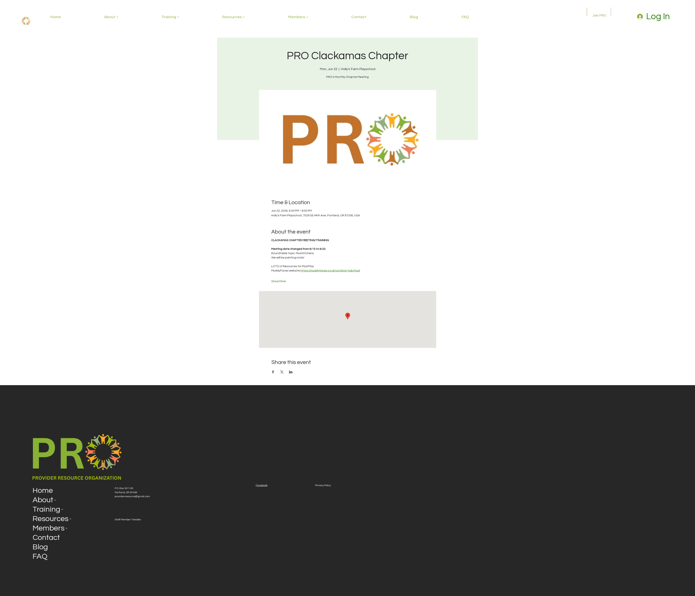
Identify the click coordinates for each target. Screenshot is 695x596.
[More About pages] (117, 17)
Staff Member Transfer (128, 519)
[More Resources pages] (244, 17)
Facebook (262, 485)
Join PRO (599, 15)
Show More (278, 281)
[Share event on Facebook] (273, 371)
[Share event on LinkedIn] (290, 371)
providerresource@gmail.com (132, 496)
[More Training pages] (178, 17)
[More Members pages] (307, 17)
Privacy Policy (323, 485)
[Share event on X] (282, 371)
